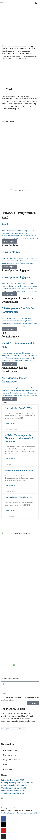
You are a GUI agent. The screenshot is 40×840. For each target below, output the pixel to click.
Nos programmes (9, 755)
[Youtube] (3, 830)
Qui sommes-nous (10, 750)
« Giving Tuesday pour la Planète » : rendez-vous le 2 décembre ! (19, 438)
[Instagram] (3, 836)
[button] (36, 3)
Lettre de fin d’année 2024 (18, 497)
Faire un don (7, 769)
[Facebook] (3, 819)
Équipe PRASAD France (11, 760)
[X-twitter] (3, 824)
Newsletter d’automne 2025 (19, 470)
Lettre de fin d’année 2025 (18, 408)
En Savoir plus (10, 423)
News (5, 765)
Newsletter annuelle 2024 (12, 793)
